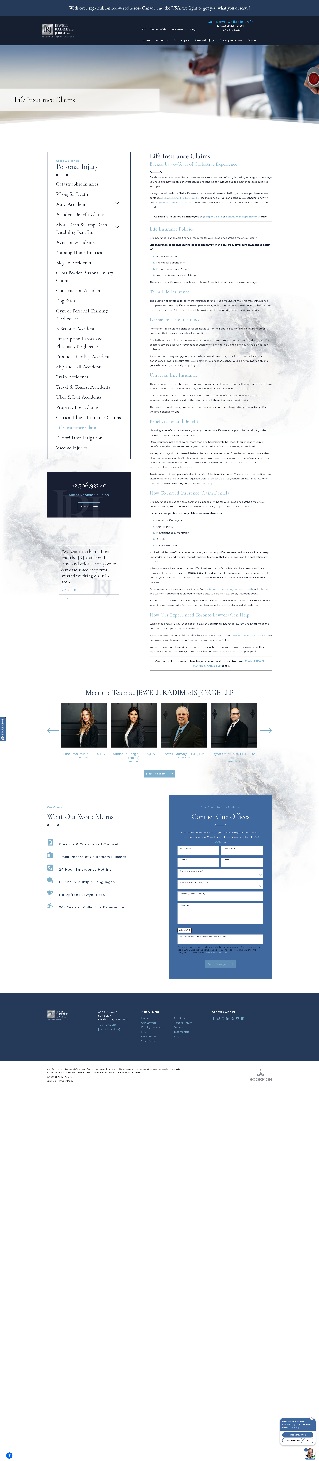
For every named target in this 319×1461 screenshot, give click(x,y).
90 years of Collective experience (175, 202)
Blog (193, 29)
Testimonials (158, 29)
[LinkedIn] (227, 1020)
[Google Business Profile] (242, 1020)
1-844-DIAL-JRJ (230, 26)
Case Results (178, 29)
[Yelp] (232, 1020)
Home (145, 1019)
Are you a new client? (191, 873)
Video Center (149, 1042)
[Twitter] (223, 1020)
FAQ (143, 29)
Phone (183, 862)
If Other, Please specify (192, 896)
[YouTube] (237, 1020)
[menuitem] (147, 40)
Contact (178, 1029)
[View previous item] (86, 524)
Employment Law (152, 1029)
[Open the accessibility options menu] (9, 1455)
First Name (186, 850)
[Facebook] (213, 1020)
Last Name (229, 850)
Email (227, 862)
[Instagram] (218, 1020)
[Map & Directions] (109, 1031)
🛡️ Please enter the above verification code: (203, 939)
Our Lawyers (148, 1024)
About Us (179, 1019)
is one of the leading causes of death (231, 589)
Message (184, 907)
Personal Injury (183, 1024)
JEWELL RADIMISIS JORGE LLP (182, 197)
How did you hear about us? (195, 884)
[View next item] (91, 524)
